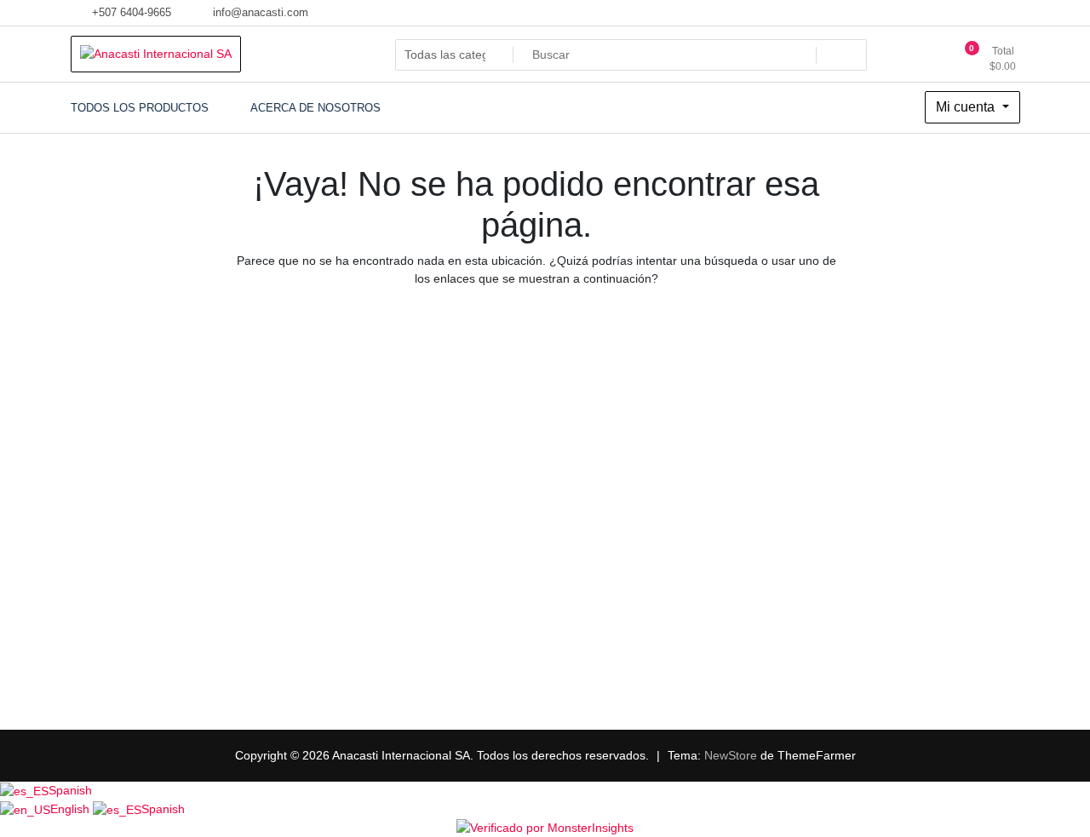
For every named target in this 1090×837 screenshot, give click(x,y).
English (71, 809)
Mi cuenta (967, 107)
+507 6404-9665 (130, 12)
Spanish (70, 790)
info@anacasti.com (258, 12)
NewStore (730, 755)
